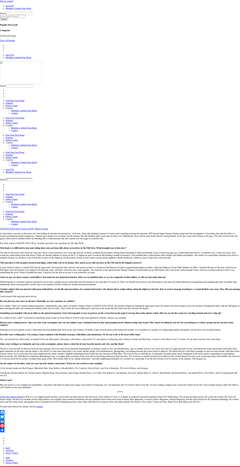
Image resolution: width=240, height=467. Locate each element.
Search (3, 13)
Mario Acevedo (41, 229)
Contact (14, 113)
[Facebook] (120, 412)
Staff (8, 448)
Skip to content (6, 1)
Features (9, 103)
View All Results (7, 40)
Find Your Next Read (15, 100)
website (39, 406)
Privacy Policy (12, 453)
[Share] (120, 430)
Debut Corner (12, 105)
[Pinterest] (120, 425)
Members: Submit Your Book (24, 110)
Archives (9, 450)
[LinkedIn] (120, 421)
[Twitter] (120, 417)
